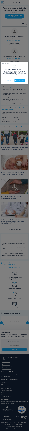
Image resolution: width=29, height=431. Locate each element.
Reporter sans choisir (5, 63)
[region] (14, 73)
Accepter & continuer (19, 80)
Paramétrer (9, 80)
